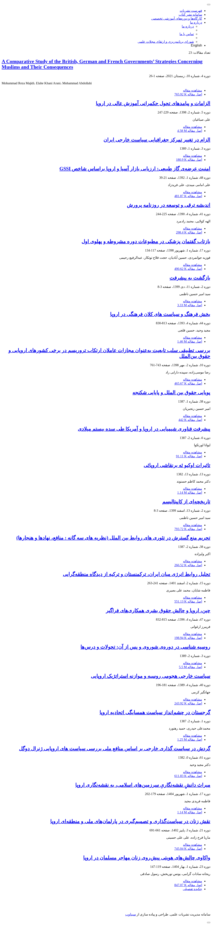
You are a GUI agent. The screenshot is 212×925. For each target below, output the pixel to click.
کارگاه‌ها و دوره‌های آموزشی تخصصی (176, 18)
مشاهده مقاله (192, 90)
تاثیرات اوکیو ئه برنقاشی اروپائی (177, 465)
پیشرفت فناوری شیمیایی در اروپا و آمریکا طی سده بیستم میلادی (144, 429)
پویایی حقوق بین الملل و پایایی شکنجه (171, 392)
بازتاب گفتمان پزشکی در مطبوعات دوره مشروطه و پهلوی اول (146, 241)
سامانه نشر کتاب (190, 14)
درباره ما (196, 22)
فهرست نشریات (191, 10)
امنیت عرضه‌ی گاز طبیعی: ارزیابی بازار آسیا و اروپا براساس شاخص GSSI (134, 168)
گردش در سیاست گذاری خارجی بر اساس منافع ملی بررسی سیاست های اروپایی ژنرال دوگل (114, 748)
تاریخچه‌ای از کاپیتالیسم (186, 501)
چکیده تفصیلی (192, 889)
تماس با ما (186, 34)
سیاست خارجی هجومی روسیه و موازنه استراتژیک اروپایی (150, 676)
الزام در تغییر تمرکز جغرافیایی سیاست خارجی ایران (157, 139)
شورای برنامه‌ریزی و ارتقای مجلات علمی (166, 41)
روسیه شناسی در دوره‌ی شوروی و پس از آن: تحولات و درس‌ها (145, 647)
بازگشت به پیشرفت (190, 277)
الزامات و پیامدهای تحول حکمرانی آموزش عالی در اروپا (153, 103)
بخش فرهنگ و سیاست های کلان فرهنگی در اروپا (160, 314)
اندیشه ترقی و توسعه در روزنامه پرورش (168, 205)
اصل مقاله (188, 94)
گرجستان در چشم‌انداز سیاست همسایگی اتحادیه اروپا (155, 712)
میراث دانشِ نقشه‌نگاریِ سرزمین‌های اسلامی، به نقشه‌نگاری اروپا (142, 785)
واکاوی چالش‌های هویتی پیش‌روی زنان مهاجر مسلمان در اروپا (146, 857)
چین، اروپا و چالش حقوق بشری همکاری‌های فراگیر (158, 610)
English (196, 45)
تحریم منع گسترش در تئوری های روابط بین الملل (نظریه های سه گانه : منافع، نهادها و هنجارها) (113, 537)
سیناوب (130, 914)
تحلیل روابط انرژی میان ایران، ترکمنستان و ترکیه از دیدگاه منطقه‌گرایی (136, 574)
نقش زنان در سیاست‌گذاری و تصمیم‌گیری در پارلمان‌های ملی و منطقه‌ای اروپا (130, 821)
